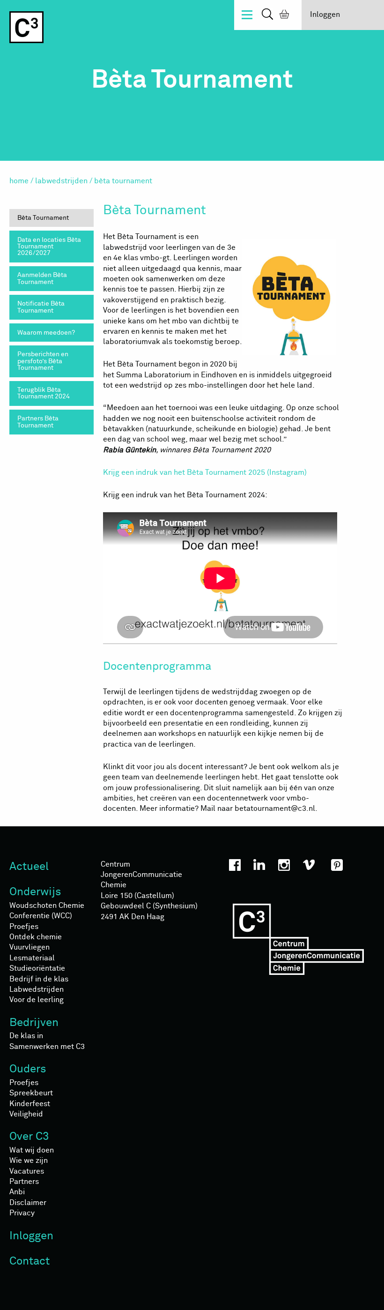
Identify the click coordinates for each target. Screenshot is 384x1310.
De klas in (26, 1036)
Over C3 (29, 1136)
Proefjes (23, 926)
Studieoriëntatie (37, 968)
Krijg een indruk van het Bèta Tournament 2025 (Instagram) (205, 472)
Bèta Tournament (43, 218)
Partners (24, 1181)
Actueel (29, 866)
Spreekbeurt (31, 1093)
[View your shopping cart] (282, 15)
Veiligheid (26, 1114)
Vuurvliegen (29, 947)
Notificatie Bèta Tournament (41, 307)
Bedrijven (34, 1022)
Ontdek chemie (35, 937)
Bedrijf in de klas (38, 979)
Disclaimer (27, 1202)
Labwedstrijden (61, 181)
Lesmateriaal (32, 958)
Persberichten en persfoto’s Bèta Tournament (42, 361)
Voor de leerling (36, 999)
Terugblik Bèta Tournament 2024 (43, 393)
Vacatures (26, 1171)
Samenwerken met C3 (47, 1046)
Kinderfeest (29, 1104)
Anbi (17, 1192)
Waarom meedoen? (46, 332)
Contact (29, 1261)
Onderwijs (35, 892)
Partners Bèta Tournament (38, 421)
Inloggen (325, 14)
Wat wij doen (31, 1150)
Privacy (22, 1213)
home (19, 181)
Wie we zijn (28, 1160)
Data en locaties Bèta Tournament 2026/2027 (49, 247)
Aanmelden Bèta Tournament (42, 278)
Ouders (27, 1069)
